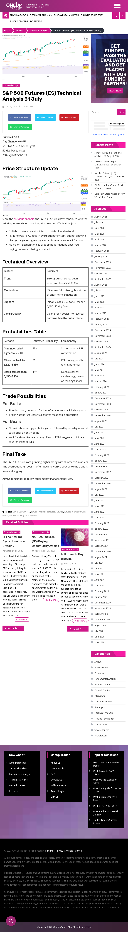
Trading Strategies (92, 15)
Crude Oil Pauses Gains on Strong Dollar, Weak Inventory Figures (79, 629)
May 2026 (99, 233)
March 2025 (100, 313)
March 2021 (100, 585)
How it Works (57, 768)
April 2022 (99, 511)
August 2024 (100, 352)
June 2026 (99, 227)
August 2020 (100, 625)
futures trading (16, 515)
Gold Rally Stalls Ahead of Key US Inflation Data (109, 195)
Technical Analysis (41, 15)
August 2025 (100, 284)
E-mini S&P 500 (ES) (21, 511)
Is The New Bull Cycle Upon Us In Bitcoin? (14, 541)
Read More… (21, 619)
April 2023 (99, 443)
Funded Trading (102, 690)
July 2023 (98, 426)
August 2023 (100, 421)
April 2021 (99, 579)
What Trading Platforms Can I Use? (107, 790)
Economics (100, 673)
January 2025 (101, 324)
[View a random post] (123, 15)
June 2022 (99, 500)
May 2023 (99, 437)
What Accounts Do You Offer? (104, 773)
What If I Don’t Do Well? (105, 806)
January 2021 (101, 596)
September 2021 (102, 551)
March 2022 (100, 517)
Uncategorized (101, 729)
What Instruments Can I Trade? (105, 798)
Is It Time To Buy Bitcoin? (72, 556)
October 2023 (101, 409)
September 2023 (102, 415)
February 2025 (101, 318)
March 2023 (100, 449)
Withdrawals (100, 735)
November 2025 (102, 267)
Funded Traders (19, 21)
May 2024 (99, 369)
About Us (55, 762)
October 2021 (101, 545)
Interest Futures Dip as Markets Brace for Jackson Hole (107, 164)
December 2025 (102, 262)
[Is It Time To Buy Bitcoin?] (75, 537)
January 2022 (101, 528)
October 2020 (101, 613)
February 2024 (101, 386)
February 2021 (101, 591)
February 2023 (101, 455)
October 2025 (101, 273)
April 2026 (99, 239)
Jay (31, 106)
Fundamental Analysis (66, 15)
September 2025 (102, 279)
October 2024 (101, 341)
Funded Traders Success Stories (105, 821)
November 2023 (102, 403)
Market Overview (103, 701)
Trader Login (57, 791)
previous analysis (24, 219)
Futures (59, 511)
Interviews (36, 21)
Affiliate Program (59, 785)
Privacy (59, 850)
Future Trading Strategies (43, 511)
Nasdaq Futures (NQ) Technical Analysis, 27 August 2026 (109, 176)
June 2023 (99, 432)
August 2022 (100, 489)
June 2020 (99, 636)
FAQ (53, 774)
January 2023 (101, 460)
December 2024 (102, 330)
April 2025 (99, 307)
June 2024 (99, 364)
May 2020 (99, 642)
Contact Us (56, 779)
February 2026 (101, 250)
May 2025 (99, 301)
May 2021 (99, 574)
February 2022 (101, 523)
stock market (31, 515)
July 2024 (98, 358)
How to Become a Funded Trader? (106, 764)
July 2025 (98, 290)
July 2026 (98, 222)
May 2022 (99, 506)
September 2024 (102, 347)
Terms (50, 850)
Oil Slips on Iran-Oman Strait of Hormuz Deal (108, 187)
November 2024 (102, 335)
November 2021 (102, 540)
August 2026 (100, 216)
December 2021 (102, 534)
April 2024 (99, 375)
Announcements (19, 15)
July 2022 (98, 494)
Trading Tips (100, 724)
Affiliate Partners (74, 850)
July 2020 (98, 630)
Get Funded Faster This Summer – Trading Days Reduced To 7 (15, 628)
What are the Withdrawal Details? (105, 813)
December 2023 (102, 398)
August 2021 (100, 557)
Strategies (99, 707)
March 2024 (100, 381)
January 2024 (101, 392)
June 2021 (99, 568)
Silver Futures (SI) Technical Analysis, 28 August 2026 (108, 154)
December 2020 (102, 602)
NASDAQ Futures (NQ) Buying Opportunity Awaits (45, 541)
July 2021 (98, 562)
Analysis (98, 661)
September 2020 (102, 619)
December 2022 (102, 466)
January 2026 (101, 256)
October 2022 (101, 477)
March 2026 (100, 245)
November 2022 (102, 471)
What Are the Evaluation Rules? (105, 781)
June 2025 (99, 296)
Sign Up (55, 796)
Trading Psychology (104, 718)
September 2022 (102, 483)
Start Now (115, 90)
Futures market (71, 511)
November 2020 (102, 608)
